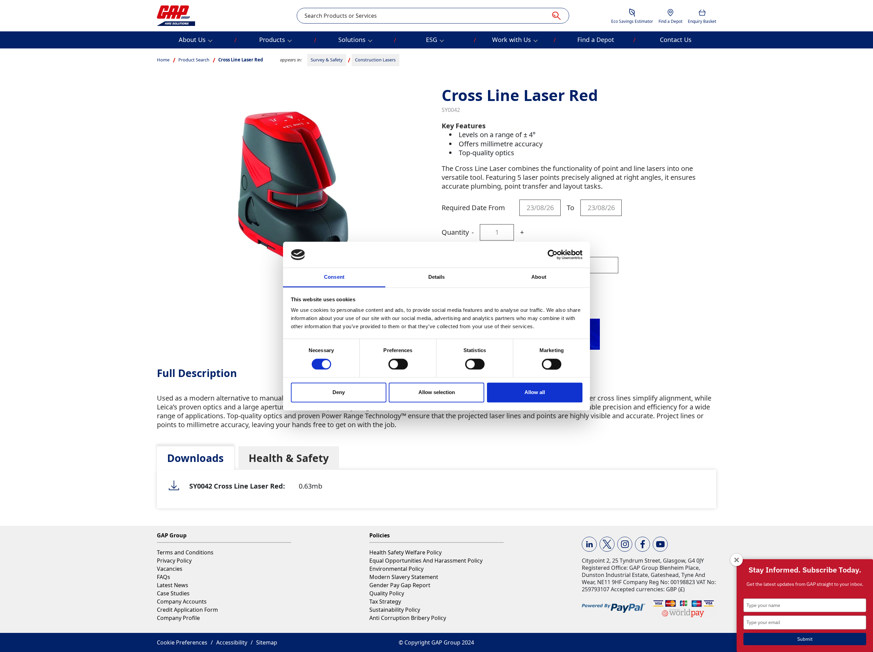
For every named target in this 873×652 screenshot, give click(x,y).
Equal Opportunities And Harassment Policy (426, 560)
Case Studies (173, 593)
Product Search (193, 60)
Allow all (534, 392)
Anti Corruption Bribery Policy (407, 618)
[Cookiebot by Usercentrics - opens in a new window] (552, 254)
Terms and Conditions (185, 552)
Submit (805, 639)
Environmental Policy (396, 569)
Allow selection (436, 392)
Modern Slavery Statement (403, 577)
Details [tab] (436, 277)
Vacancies (169, 569)
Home (163, 60)
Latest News (172, 585)
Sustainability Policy (394, 609)
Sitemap (266, 642)
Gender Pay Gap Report (399, 585)
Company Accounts (182, 601)
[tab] (195, 458)
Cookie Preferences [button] (182, 642)
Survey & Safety (327, 60)
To (570, 207)
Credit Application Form (187, 609)
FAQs (163, 577)
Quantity (455, 232)
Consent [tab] (334, 277)
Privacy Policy (174, 560)
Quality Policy (386, 593)
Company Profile (178, 618)
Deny (338, 392)
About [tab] (538, 277)
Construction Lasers (375, 60)
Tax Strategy (385, 601)
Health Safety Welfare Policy (405, 552)
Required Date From (473, 207)
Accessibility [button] (231, 642)
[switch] (398, 364)
